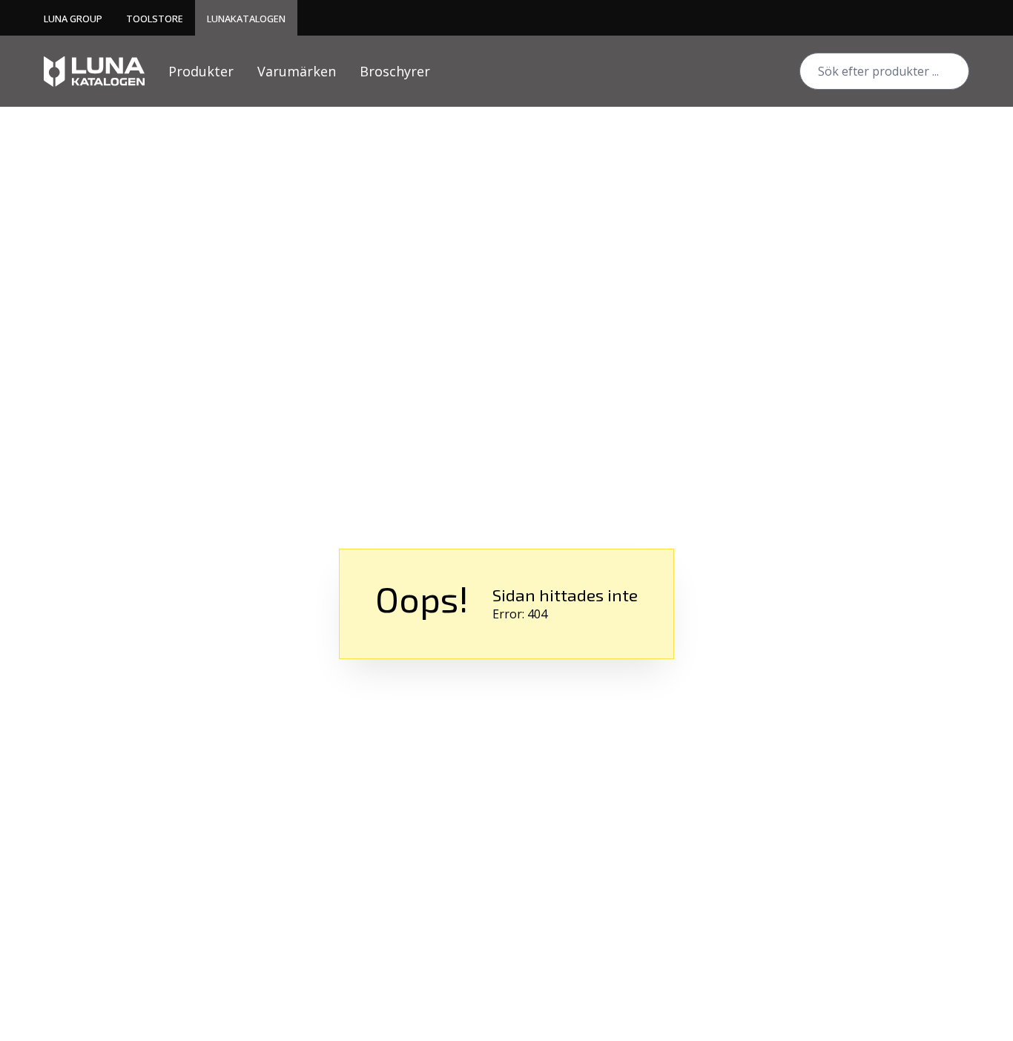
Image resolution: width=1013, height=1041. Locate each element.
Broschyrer (395, 71)
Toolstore (154, 18)
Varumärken (296, 71)
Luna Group (73, 18)
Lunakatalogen (246, 18)
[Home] (94, 71)
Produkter (201, 71)
